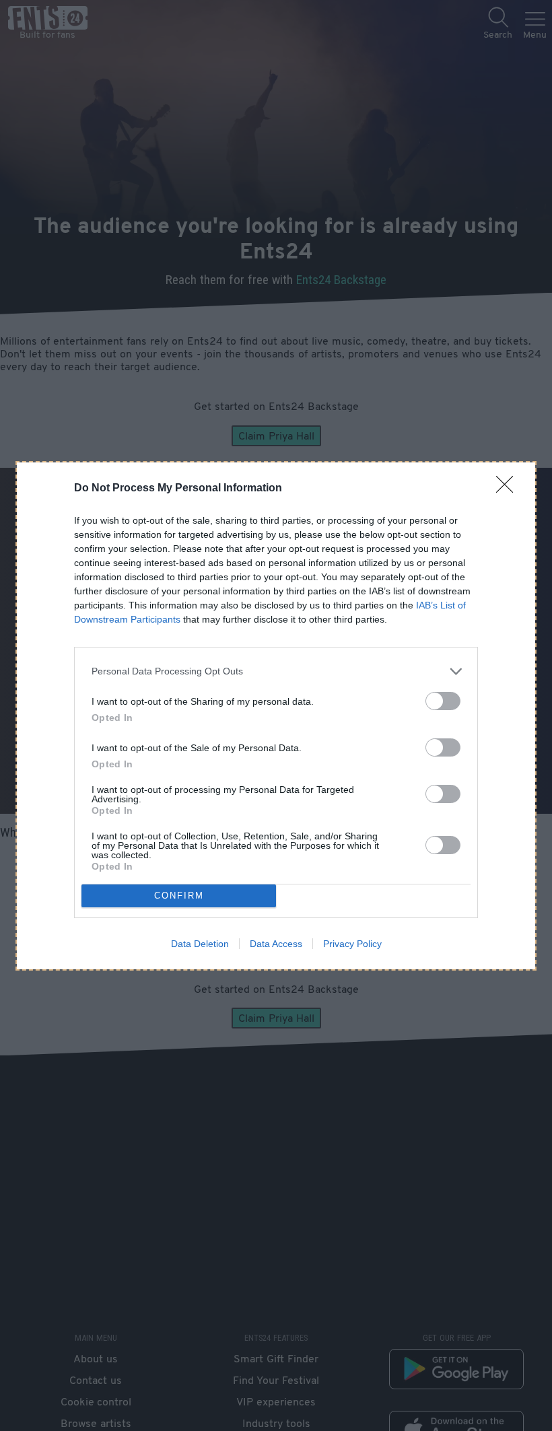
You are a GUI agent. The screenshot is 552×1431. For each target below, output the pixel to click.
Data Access (276, 943)
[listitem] (276, 671)
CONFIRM (179, 896)
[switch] (442, 701)
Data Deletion (200, 943)
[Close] (509, 488)
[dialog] (276, 715)
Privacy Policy (352, 943)
